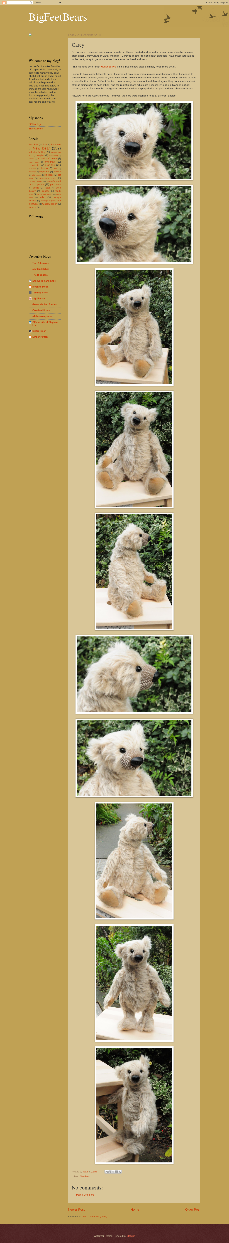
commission (34, 165)
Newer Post (76, 1209)
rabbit (47, 188)
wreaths (32, 207)
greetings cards (48, 178)
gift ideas (48, 175)
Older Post (192, 1209)
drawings (32, 172)
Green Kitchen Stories (44, 304)
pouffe (36, 188)
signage (46, 191)
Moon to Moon (40, 286)
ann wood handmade (44, 280)
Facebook (56, 144)
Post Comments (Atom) (94, 1216)
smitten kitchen (40, 269)
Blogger (130, 1236)
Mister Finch (39, 331)
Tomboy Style (40, 292)
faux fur (57, 172)
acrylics (40, 155)
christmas (50, 161)
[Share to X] (113, 1172)
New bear (85, 1176)
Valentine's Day (37, 152)
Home (135, 1209)
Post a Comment (85, 1194)
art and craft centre (47, 158)
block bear (34, 162)
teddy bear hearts (45, 194)
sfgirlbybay (38, 298)
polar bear (55, 185)
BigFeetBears (58, 16)
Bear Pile (33, 144)
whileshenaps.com (42, 316)
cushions (32, 169)
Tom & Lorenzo (40, 263)
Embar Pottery (40, 337)
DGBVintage (35, 124)
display (44, 168)
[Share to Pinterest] (120, 1172)
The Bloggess (40, 275)
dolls (55, 169)
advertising (53, 155)
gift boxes (36, 175)
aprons (31, 159)
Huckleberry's (108, 66)
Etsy (45, 144)
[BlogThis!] (109, 1172)
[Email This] (106, 1172)
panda (40, 184)
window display (50, 204)
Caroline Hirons (41, 310)
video (42, 197)
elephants (44, 171)
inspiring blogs (35, 181)
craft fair (50, 164)
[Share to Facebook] (116, 1172)
